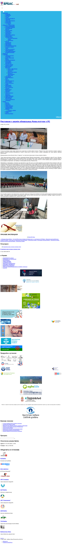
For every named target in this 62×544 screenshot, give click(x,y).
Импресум (5, 541)
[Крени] (14, 438)
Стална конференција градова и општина (12, 423)
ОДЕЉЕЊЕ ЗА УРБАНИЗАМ (9, 259)
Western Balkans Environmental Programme (12, 431)
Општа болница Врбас (8, 427)
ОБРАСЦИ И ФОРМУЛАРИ (9, 263)
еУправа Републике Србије (9, 424)
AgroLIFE (5, 267)
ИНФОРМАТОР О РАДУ (8, 258)
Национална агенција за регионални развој (12, 428)
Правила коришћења (7, 542)
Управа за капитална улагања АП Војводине (13, 426)
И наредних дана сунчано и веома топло (10, 249)
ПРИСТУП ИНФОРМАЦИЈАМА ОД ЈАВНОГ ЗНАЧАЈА (15, 266)
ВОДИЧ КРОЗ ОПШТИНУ (8, 265)
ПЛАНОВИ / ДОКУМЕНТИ (9, 264)
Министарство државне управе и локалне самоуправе (15, 425)
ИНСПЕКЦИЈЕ (6, 260)
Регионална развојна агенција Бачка (11, 430)
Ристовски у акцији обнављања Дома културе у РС (25, 121)
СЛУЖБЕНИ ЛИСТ (7, 262)
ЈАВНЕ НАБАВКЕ (7, 261)
